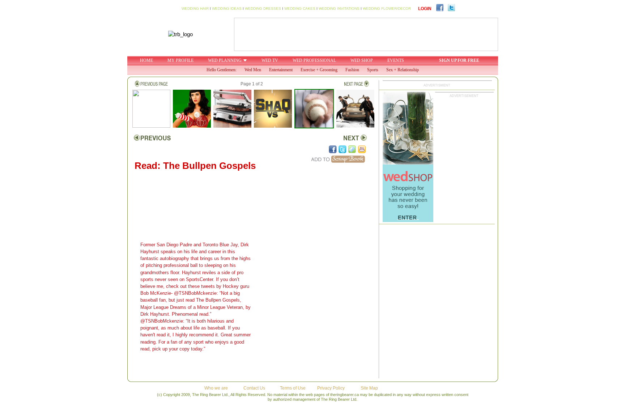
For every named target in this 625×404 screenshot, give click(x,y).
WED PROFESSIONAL (314, 60)
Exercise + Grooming (319, 69)
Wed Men (253, 69)
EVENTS (395, 60)
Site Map (369, 388)
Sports (372, 69)
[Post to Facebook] (333, 149)
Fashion (352, 69)
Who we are (216, 388)
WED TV (270, 60)
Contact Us (254, 388)
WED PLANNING (225, 60)
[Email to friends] (352, 149)
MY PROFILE (180, 60)
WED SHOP (361, 60)
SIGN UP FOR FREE (459, 60)
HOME (146, 60)
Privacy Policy (331, 388)
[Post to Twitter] (342, 149)
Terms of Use (293, 388)
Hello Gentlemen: (222, 69)
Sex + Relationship (402, 69)
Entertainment (281, 69)
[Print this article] (362, 149)
